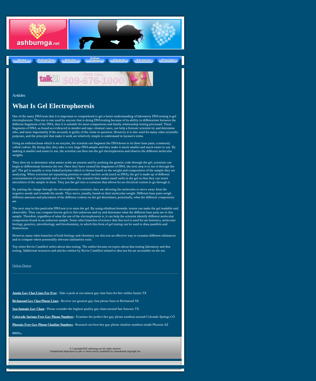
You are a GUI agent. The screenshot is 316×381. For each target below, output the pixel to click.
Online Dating (21, 265)
